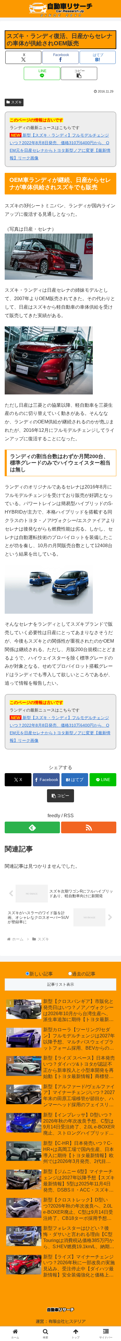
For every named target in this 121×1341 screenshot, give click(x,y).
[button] (79, 73)
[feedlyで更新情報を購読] (32, 827)
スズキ (16, 102)
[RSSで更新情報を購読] (88, 827)
